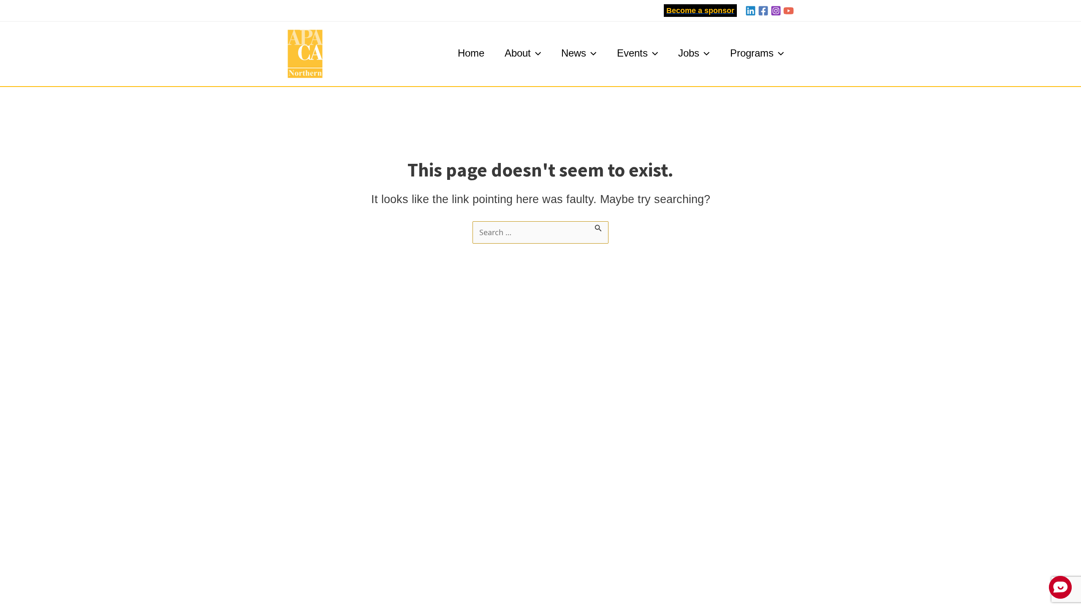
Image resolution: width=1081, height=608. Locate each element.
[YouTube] (788, 10)
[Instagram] (776, 10)
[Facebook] (763, 10)
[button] (700, 10)
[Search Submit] (598, 227)
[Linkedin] (750, 10)
